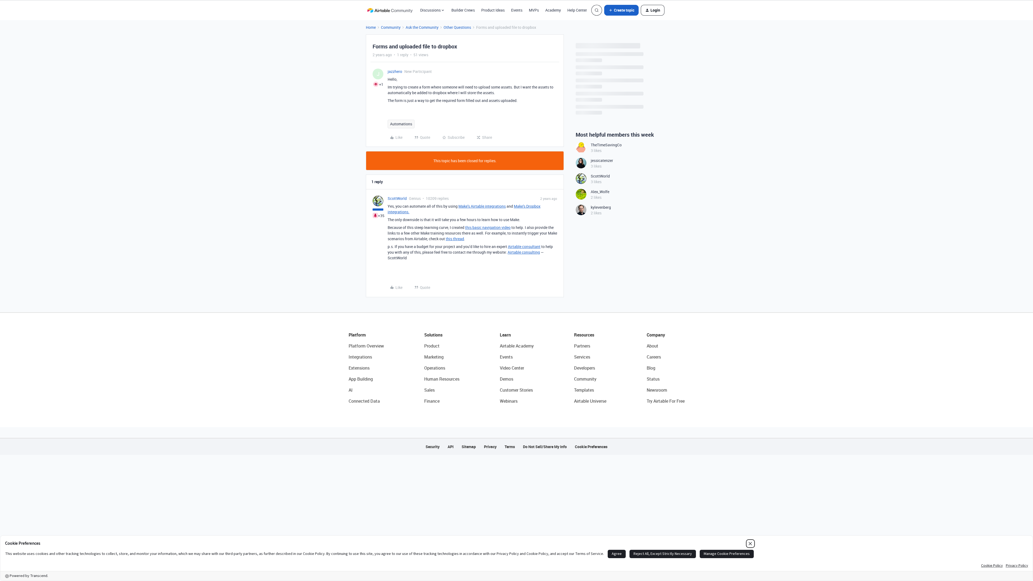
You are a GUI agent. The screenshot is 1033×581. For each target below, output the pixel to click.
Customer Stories (516, 390)
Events (516, 10)
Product (432, 346)
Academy (553, 10)
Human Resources (441, 379)
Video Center (512, 368)
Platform (357, 335)
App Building (361, 379)
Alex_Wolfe (600, 191)
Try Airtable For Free (666, 401)
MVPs (534, 10)
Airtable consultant (524, 246)
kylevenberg (601, 207)
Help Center (577, 10)
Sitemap (469, 446)
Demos (506, 379)
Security (433, 446)
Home (371, 27)
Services (582, 357)
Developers (584, 368)
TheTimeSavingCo (606, 144)
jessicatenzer (602, 160)
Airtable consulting (524, 252)
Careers (654, 357)
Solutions (433, 335)
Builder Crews (463, 10)
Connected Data (364, 401)
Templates (584, 390)
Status (653, 379)
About (652, 346)
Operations (434, 368)
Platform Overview (366, 346)
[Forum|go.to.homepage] (390, 10)
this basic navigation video (488, 227)
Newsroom (657, 390)
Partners (582, 346)
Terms (510, 446)
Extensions (359, 368)
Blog (651, 368)
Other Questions (457, 27)
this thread (455, 238)
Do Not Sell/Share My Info (545, 446)
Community (391, 27)
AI (351, 390)
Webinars (509, 401)
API (451, 446)
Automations (401, 123)
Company (656, 335)
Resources (584, 335)
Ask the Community (422, 27)
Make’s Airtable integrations (482, 206)
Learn (505, 335)
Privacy (490, 446)
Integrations (360, 357)
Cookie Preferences (591, 446)
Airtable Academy (517, 346)
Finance (432, 401)
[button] (621, 10)
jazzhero (395, 71)
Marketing (434, 357)
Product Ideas (493, 10)
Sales (429, 390)
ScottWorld (397, 198)
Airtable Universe (590, 401)
